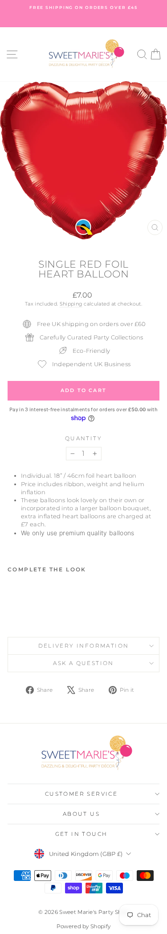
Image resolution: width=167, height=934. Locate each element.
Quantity (83, 438)
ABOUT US (81, 813)
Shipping (71, 304)
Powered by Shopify (84, 926)
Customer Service (81, 793)
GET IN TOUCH (81, 834)
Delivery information (83, 645)
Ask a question (83, 663)
